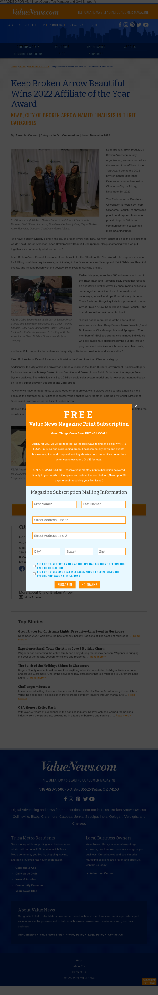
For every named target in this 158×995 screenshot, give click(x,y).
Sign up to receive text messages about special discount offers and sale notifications (78, 573)
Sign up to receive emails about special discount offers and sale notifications (81, 566)
